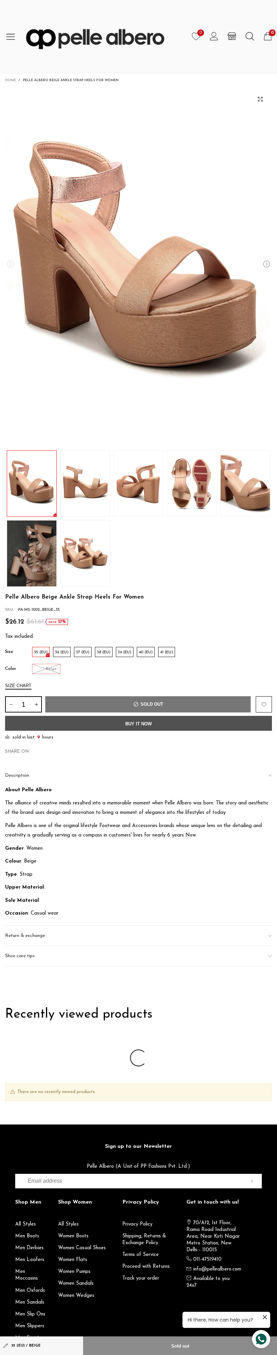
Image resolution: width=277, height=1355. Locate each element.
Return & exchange (25, 935)
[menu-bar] (13, 36)
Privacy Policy (137, 1224)
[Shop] (232, 36)
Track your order (140, 1278)
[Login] (214, 36)
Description (17, 775)
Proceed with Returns (146, 1266)
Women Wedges (76, 1295)
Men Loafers (29, 1259)
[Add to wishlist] (264, 704)
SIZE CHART (18, 685)
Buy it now (138, 723)
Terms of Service (140, 1254)
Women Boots (73, 1236)
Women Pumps (74, 1271)
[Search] (250, 36)
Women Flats (72, 1259)
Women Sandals (76, 1283)
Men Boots (27, 1236)
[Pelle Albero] (104, 36)
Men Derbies (29, 1248)
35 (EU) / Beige (26, 1346)
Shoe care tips (20, 956)
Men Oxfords (30, 1290)
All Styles (25, 1224)
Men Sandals (29, 1302)
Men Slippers (29, 1326)
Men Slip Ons (30, 1314)
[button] (10, 264)
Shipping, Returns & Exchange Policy (144, 1239)
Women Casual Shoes (82, 1248)
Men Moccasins (26, 1275)
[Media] (260, 99)
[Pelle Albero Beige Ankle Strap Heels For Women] (138, 265)
